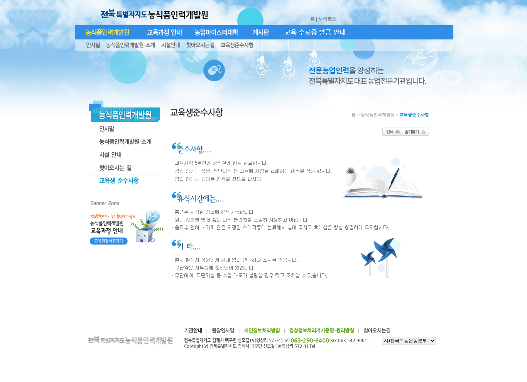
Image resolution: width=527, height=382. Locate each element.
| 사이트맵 (327, 19)
